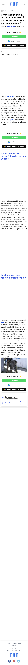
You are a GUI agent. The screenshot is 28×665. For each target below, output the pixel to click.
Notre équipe (14, 647)
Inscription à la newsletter (14, 643)
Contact (14, 645)
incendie (4, 215)
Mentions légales (14, 649)
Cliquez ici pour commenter (11, 403)
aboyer (10, 120)
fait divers (10, 97)
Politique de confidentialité (14, 650)
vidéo (3, 322)
